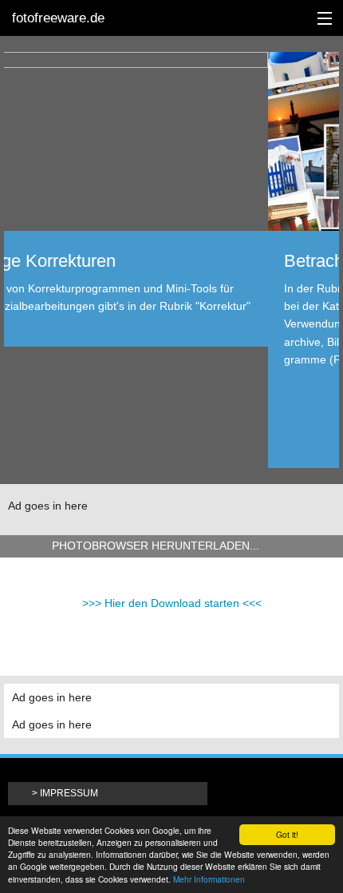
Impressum (69, 793)
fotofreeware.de (58, 18)
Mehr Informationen (209, 879)
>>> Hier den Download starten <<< (172, 603)
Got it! (287, 834)
